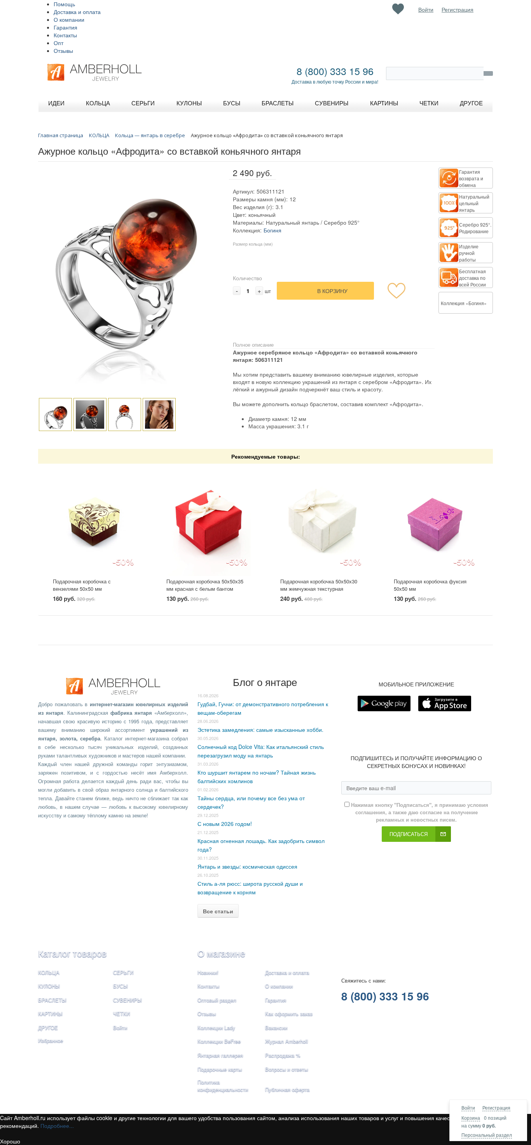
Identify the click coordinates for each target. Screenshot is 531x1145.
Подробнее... (57, 1125)
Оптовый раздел (216, 1000)
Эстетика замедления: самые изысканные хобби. (260, 729)
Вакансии (276, 1027)
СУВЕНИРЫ (127, 1000)
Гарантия (65, 27)
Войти (468, 1107)
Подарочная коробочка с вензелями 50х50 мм (82, 585)
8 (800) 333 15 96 (335, 71)
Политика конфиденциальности (222, 1085)
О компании (69, 19)
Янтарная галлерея (220, 1055)
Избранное (50, 1040)
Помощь (64, 4)
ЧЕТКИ (121, 1013)
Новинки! (207, 972)
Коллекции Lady (216, 1027)
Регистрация (496, 1107)
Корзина (470, 1117)
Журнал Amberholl (286, 1041)
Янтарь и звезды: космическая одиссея (247, 866)
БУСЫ (120, 986)
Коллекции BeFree (219, 1041)
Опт (58, 43)
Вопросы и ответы (286, 1069)
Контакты (65, 35)
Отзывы (63, 50)
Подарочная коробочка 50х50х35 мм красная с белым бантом (204, 585)
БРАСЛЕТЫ (52, 1000)
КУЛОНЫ (49, 986)
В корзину (332, 291)
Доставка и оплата (77, 12)
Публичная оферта (287, 1089)
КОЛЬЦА (48, 972)
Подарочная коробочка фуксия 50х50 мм (430, 585)
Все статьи (218, 911)
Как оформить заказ (289, 1013)
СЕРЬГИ (123, 972)
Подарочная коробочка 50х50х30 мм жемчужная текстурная (318, 585)
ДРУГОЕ (48, 1027)
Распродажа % (282, 1055)
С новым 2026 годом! (224, 823)
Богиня (272, 230)
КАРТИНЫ (50, 1013)
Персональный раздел (486, 1134)
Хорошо (10, 1141)
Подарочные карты (219, 1069)
